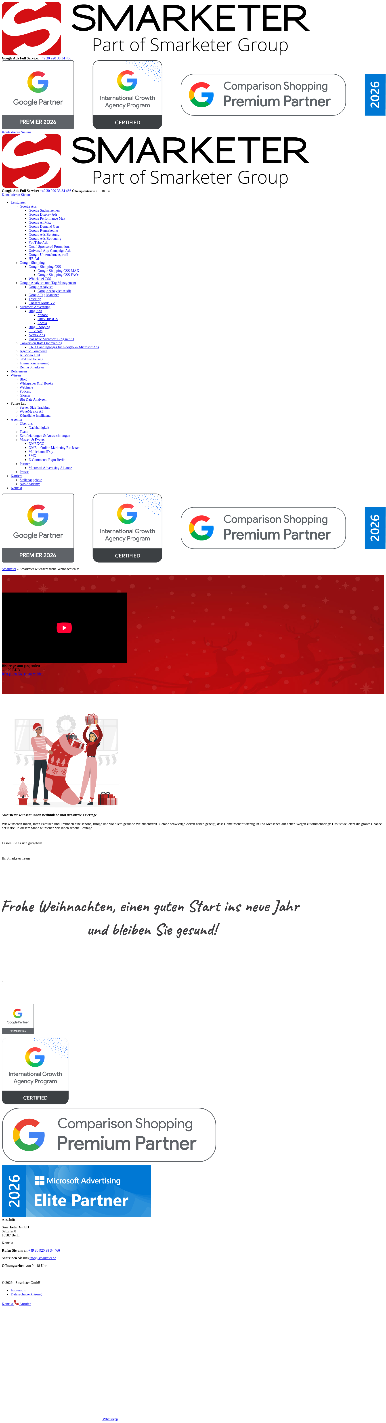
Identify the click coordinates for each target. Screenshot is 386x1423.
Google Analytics (41, 287)
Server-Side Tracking (35, 407)
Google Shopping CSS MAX (58, 271)
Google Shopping (32, 263)
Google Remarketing (43, 230)
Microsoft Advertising (35, 307)
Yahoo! (43, 315)
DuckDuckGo (48, 319)
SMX (32, 456)
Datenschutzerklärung (26, 1294)
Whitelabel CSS (40, 279)
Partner (25, 464)
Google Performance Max (47, 218)
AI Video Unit (30, 355)
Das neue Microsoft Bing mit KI (51, 339)
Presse (24, 472)
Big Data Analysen (33, 399)
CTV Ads (35, 331)
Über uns (26, 423)
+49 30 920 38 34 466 (55, 58)
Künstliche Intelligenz (35, 415)
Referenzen (19, 371)
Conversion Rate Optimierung (41, 343)
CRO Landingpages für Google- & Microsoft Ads (64, 347)
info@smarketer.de (42, 1258)
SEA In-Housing (31, 359)
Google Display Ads (43, 214)
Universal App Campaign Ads (50, 250)
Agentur (16, 419)
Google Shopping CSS (45, 267)
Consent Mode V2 (42, 303)
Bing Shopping (39, 327)
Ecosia (42, 323)
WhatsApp (110, 1419)
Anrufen (25, 1304)
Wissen (16, 375)
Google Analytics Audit (54, 291)
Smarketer (9, 569)
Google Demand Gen (44, 226)
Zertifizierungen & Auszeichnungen (45, 435)
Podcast (25, 391)
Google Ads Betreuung (45, 238)
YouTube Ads (38, 242)
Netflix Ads (37, 335)
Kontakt (16, 488)
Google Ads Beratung (44, 234)
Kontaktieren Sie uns (16, 132)
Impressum (18, 1290)
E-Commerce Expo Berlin (47, 460)
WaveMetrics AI (31, 411)
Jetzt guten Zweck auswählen (22, 674)
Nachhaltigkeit (39, 427)
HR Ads (34, 259)
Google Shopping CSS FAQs (58, 275)
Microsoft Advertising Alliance (50, 468)
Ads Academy (30, 484)
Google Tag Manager (44, 295)
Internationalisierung (34, 363)
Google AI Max (40, 222)
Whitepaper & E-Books (36, 383)
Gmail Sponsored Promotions (49, 246)
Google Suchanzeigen (44, 210)
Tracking (35, 299)
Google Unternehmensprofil (48, 254)
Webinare (26, 387)
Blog (23, 379)
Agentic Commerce (33, 351)
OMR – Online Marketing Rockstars (54, 448)
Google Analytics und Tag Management (48, 283)
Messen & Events (32, 439)
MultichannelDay (41, 452)
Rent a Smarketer (32, 367)
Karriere (16, 476)
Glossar (25, 395)
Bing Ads (35, 311)
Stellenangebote (31, 480)
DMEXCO (36, 444)
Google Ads (28, 206)
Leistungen (18, 202)
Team (23, 431)
